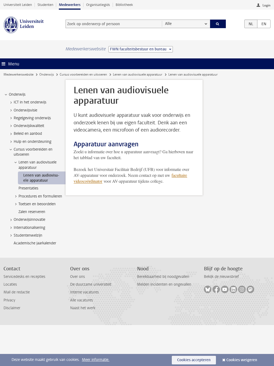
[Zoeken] (218, 24)
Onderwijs (46, 74)
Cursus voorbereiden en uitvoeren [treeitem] (33, 152)
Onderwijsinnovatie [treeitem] (29, 219)
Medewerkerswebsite (18, 74)
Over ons (77, 276)
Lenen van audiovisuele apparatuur (137, 74)
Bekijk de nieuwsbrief (221, 276)
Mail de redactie (16, 292)
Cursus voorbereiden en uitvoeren (83, 74)
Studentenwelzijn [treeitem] (28, 235)
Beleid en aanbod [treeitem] (28, 133)
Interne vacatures (84, 292)
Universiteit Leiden (17, 4)
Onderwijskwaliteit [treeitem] (29, 125)
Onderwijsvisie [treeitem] (25, 110)
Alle (168, 23)
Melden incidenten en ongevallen (164, 284)
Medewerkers (70, 4)
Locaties (10, 284)
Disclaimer (11, 308)
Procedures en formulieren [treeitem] (40, 196)
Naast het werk (82, 308)
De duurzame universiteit (90, 284)
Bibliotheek (124, 4)
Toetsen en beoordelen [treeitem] (37, 204)
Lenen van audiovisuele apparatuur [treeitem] (37, 165)
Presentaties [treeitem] (28, 188)
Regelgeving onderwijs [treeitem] (32, 118)
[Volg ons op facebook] (216, 289)
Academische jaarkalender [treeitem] (35, 243)
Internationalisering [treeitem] (29, 227)
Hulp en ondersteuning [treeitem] (32, 141)
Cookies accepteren (194, 360)
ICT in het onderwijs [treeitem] (30, 102)
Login (266, 5)
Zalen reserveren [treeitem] (31, 211)
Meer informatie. (95, 359)
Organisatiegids (98, 4)
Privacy (9, 300)
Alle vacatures (81, 300)
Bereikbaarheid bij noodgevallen (163, 276)
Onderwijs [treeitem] (17, 94)
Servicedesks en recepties (24, 276)
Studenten (45, 4)
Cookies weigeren (241, 360)
